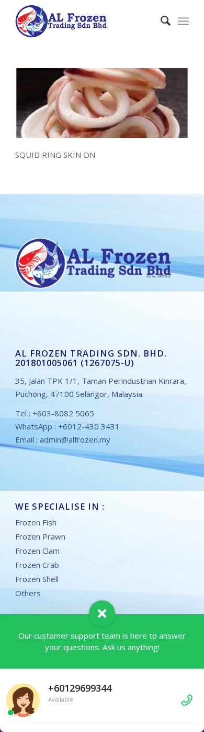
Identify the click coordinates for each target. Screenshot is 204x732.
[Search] (160, 21)
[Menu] (183, 21)
